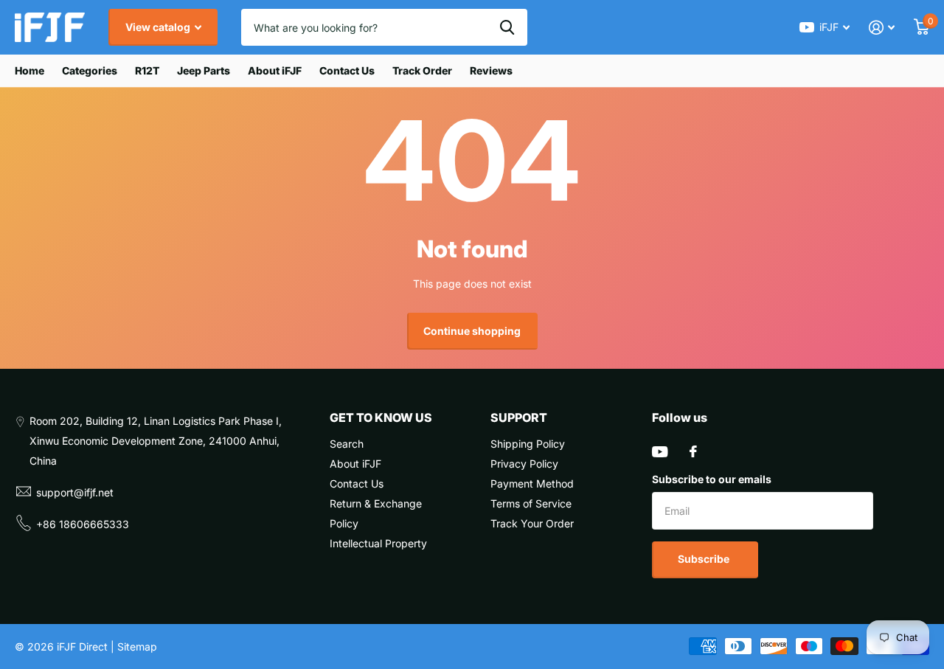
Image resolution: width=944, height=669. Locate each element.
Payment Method (532, 483)
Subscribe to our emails (711, 479)
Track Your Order (532, 523)
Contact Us (347, 70)
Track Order (422, 70)
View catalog (158, 27)
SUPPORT (518, 417)
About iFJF (275, 70)
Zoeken (507, 27)
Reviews (491, 70)
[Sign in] (881, 27)
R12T (147, 70)
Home (29, 70)
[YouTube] (659, 451)
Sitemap (137, 646)
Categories (89, 70)
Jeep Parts (203, 70)
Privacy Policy (524, 463)
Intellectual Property (378, 543)
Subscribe (705, 558)
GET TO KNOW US (381, 417)
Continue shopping (472, 331)
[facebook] (693, 451)
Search (347, 443)
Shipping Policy (527, 443)
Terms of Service (531, 503)
